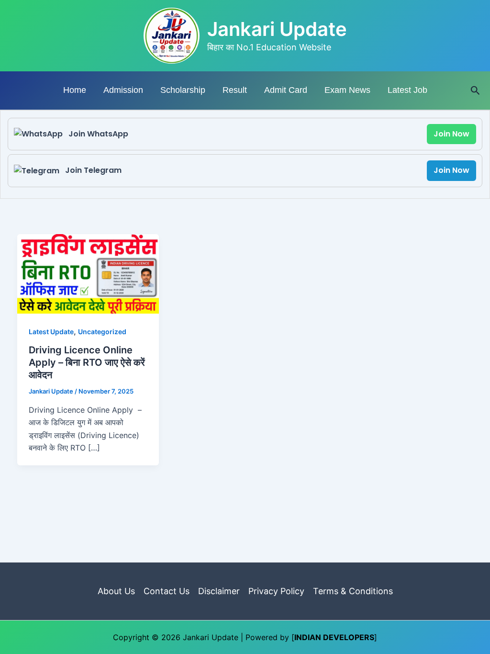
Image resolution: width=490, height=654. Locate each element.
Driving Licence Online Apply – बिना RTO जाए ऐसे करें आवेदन (87, 362)
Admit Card (285, 90)
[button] (475, 91)
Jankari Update (277, 29)
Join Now (451, 133)
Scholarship (182, 90)
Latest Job (407, 90)
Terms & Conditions (353, 591)
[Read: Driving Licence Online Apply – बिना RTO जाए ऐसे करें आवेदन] (88, 273)
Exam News (347, 90)
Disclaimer (219, 591)
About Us (116, 591)
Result (235, 90)
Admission (123, 90)
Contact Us (166, 591)
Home (74, 90)
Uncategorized (102, 331)
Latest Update (51, 331)
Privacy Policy (276, 591)
